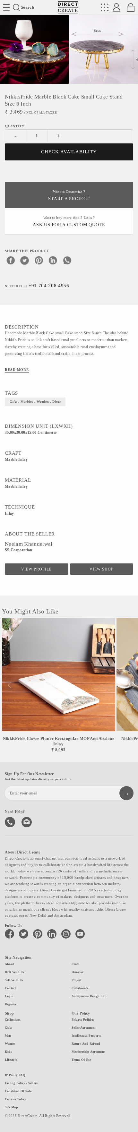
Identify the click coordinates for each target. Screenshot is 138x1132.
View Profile (36, 569)
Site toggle (6, 7)
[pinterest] (39, 260)
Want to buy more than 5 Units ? (69, 221)
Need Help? (37, 285)
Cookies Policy (15, 1099)
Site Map (11, 1107)
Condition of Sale (18, 1091)
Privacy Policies (83, 1019)
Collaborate (80, 988)
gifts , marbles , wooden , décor (35, 401)
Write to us (27, 821)
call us (10, 821)
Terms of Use (81, 1059)
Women (10, 1043)
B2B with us (14, 972)
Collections (13, 1019)
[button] (133, 685)
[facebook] (10, 260)
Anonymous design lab (89, 996)
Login (9, 996)
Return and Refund (86, 1043)
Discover (78, 972)
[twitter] (24, 260)
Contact (10, 988)
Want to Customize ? (69, 195)
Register (10, 1004)
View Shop (102, 569)
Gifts (8, 1027)
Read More (17, 370)
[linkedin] (53, 260)
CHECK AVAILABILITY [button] (69, 151)
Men (8, 1035)
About (9, 964)
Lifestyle (11, 1059)
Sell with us (14, 980)
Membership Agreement (88, 1051)
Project (77, 980)
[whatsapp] (67, 260)
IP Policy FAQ (15, 1075)
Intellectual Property (86, 1035)
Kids (8, 1051)
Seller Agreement (84, 1027)
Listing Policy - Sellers (21, 1083)
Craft (75, 964)
